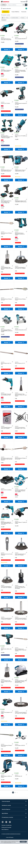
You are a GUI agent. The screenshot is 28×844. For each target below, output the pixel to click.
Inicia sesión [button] (23, 1)
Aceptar (23, 841)
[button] (17, 5)
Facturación (23, 11)
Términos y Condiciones (6, 825)
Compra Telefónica (15, 11)
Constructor (5, 11)
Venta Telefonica (5, 829)
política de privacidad (7, 842)
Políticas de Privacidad (6, 827)
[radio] (15, 46)
